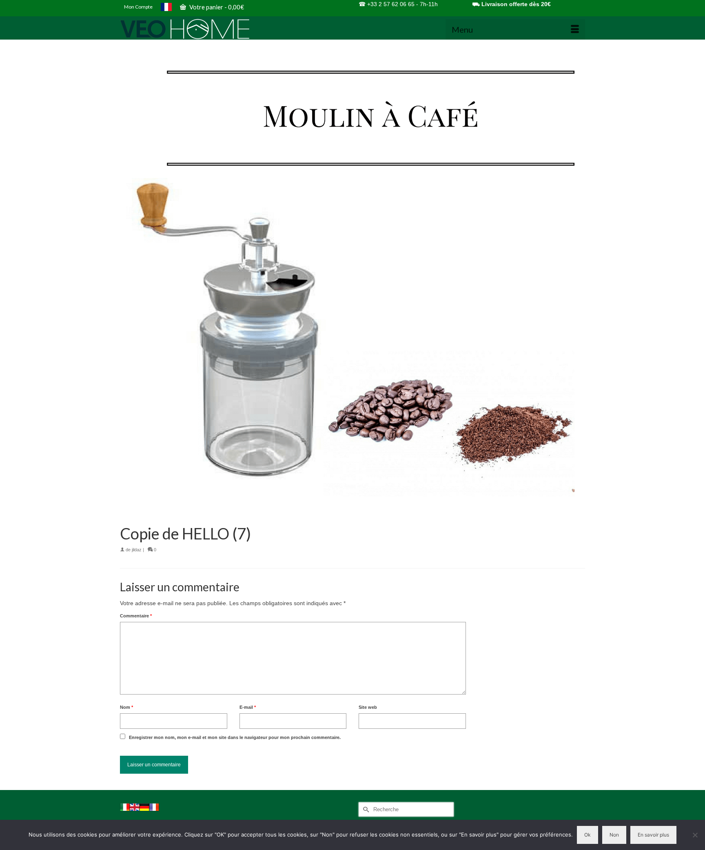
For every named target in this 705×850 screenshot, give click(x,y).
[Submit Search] (365, 809)
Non (614, 835)
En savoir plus (653, 835)
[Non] (695, 835)
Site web (368, 707)
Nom (126, 707)
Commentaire (136, 615)
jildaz (137, 549)
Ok (587, 835)
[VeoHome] (193, 29)
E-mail (247, 707)
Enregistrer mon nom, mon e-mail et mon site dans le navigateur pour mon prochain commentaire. (235, 737)
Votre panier (216, 7)
